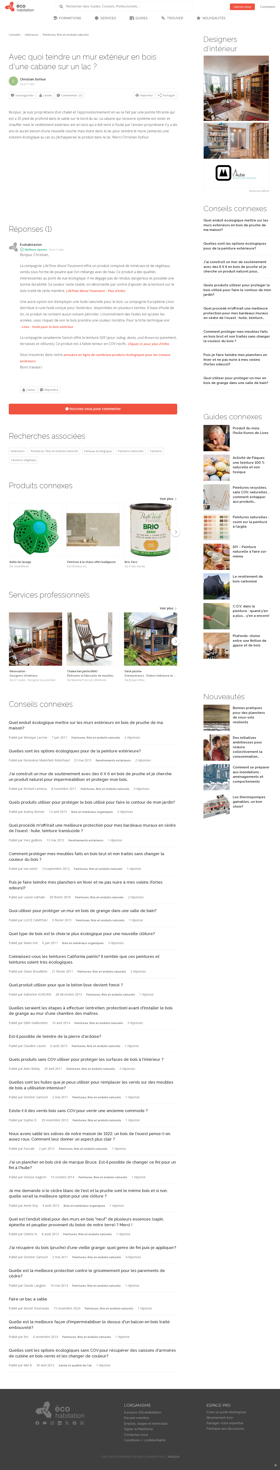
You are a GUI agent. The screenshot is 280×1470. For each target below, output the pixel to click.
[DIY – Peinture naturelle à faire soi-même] (216, 569)
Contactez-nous (136, 1434)
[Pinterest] (74, 1423)
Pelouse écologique (98, 451)
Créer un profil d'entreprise (226, 1412)
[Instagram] (52, 1423)
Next (175, 532)
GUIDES (141, 18)
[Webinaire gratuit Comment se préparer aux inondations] (216, 789)
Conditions (132, 1440)
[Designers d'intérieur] (35, 639)
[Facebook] (37, 1423)
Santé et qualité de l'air (75, 1365)
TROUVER (175, 18)
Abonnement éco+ (220, 1417)
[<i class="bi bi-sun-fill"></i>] (275, 1465)
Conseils (14, 34)
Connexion (267, 7)
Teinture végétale (23, 460)
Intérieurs (31, 34)
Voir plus (167, 499)
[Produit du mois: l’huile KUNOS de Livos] (216, 450)
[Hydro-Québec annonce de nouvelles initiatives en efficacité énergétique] (216, 759)
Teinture (156, 451)
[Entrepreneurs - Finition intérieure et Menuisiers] (150, 639)
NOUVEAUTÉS (214, 18)
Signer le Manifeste (138, 1429)
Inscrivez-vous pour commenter (95, 409)
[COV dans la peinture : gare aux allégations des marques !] (216, 628)
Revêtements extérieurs (113, 760)
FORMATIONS (70, 18)
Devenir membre (136, 1418)
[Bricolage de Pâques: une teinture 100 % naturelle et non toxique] (216, 480)
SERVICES (108, 18)
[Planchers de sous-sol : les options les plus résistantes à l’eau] (216, 730)
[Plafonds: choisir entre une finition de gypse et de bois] (216, 658)
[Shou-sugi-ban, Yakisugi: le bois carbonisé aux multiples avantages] (216, 598)
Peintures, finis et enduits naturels (66, 34)
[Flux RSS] (82, 1423)
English (173, 1457)
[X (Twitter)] (67, 1423)
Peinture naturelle (131, 451)
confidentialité (155, 1440)
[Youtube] (45, 1423)
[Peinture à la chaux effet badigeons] (93, 530)
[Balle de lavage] (35, 530)
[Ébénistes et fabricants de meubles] (93, 639)
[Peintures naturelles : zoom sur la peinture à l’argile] (216, 539)
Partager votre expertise (224, 1423)
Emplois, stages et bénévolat (146, 1423)
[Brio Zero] (150, 530)
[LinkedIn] (59, 1423)
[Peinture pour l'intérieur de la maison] (216, 509)
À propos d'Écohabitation (142, 1412)
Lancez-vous (242, 7)
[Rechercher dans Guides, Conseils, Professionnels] (63, 6)
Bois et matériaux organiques (92, 812)
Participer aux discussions (225, 1428)
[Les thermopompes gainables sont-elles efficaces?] (216, 819)
